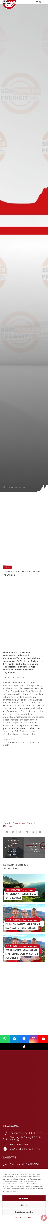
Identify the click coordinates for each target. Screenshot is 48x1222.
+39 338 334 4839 (19, 1144)
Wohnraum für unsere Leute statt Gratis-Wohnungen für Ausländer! (21, 954)
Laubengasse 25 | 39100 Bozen (26, 1133)
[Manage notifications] (44, 1218)
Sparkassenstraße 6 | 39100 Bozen (24, 1165)
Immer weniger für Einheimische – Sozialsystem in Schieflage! (23, 925)
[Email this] (6, 832)
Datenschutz (19, 1217)
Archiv (9, 823)
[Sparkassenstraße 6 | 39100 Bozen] (6, 1165)
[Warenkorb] (44, 2)
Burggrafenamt (19, 823)
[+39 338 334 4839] (6, 1144)
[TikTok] (24, 1047)
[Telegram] (14, 1039)
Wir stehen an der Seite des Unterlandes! (20, 895)
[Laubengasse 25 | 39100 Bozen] (6, 1133)
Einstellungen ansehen (24, 1211)
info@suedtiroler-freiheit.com (25, 1149)
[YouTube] (43, 1039)
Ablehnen (24, 1205)
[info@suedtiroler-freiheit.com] (6, 1149)
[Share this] (13, 832)
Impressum (29, 1217)
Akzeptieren (24, 1198)
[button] (36, 2)
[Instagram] (33, 1039)
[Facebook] (24, 1039)
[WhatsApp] (5, 1039)
